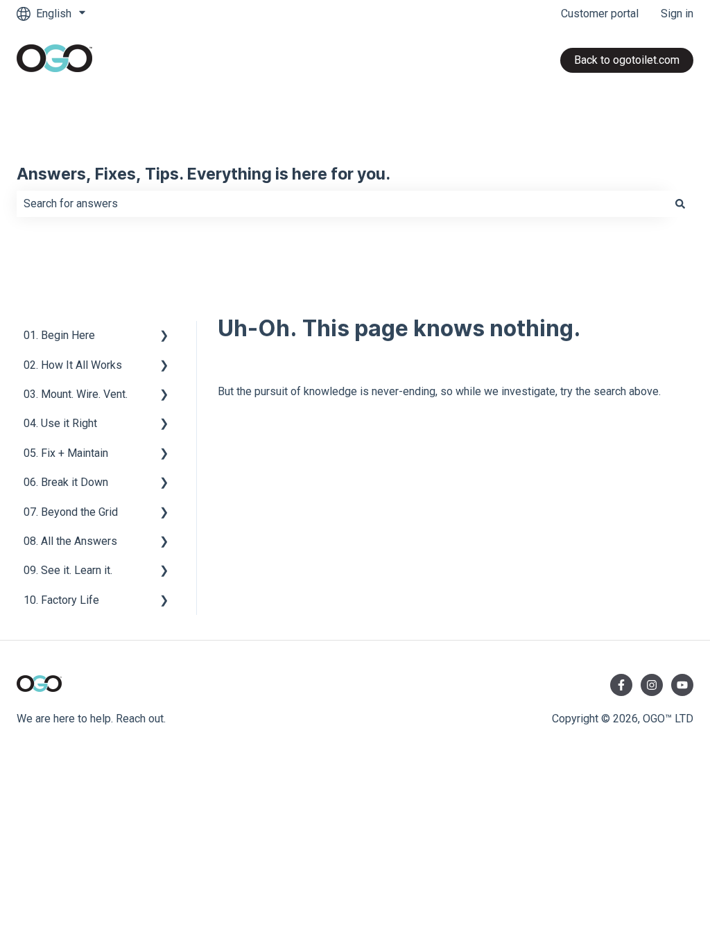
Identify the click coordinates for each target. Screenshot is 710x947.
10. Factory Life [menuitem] (61, 600)
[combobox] (342, 204)
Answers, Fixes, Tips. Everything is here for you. (203, 175)
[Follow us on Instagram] (652, 685)
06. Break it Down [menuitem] (66, 482)
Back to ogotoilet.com (626, 60)
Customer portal (600, 13)
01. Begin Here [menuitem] (59, 335)
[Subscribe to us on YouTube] (682, 685)
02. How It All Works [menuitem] (73, 365)
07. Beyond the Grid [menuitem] (71, 512)
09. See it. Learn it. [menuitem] (68, 570)
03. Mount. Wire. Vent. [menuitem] (76, 394)
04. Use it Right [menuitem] (60, 423)
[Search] (680, 204)
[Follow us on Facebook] (621, 685)
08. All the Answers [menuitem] (70, 541)
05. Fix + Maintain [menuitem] (66, 453)
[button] (164, 336)
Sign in (677, 13)
